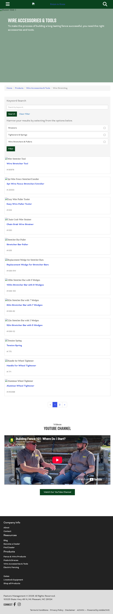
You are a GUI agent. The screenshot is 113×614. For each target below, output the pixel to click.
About (6, 527)
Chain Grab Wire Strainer (20, 224)
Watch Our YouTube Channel (57, 492)
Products (19, 88)
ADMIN (80, 610)
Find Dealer (9, 547)
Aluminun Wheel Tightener (20, 385)
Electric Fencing (11, 567)
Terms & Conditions (39, 610)
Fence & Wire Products (15, 556)
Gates (6, 576)
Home (9, 88)
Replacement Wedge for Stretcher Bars (28, 264)
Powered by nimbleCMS (98, 610)
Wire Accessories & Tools (38, 88)
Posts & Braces (11, 560)
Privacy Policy (56, 610)
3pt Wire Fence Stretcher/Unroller (25, 183)
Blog (6, 540)
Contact (7, 531)
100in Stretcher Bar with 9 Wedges (25, 284)
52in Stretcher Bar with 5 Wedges (25, 325)
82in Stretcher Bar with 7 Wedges (25, 305)
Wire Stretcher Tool (17, 163)
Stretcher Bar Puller (17, 244)
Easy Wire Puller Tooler (19, 204)
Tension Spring (14, 345)
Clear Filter (24, 114)
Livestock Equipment (13, 579)
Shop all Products (12, 583)
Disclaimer (70, 610)
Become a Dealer (12, 544)
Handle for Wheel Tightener (21, 365)
